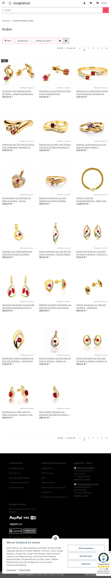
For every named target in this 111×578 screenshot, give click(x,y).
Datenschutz (24, 570)
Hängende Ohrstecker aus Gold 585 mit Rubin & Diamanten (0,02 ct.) (18, 306)
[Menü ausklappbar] (3, 1)
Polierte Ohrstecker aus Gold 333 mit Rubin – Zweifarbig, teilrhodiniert (91, 306)
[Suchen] (106, 10)
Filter (9, 40)
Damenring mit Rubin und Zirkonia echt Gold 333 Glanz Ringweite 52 (55, 146)
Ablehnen (86, 564)
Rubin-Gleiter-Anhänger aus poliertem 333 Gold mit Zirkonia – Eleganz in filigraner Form (54, 413)
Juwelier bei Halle (82, 479)
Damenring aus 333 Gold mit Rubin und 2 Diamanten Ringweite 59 (18, 146)
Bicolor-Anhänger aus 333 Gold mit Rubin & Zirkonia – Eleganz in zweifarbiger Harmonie (55, 360)
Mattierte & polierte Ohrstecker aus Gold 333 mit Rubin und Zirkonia (55, 306)
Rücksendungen (16, 487)
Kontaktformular (16, 468)
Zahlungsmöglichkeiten (19, 478)
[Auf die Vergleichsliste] (23, 62)
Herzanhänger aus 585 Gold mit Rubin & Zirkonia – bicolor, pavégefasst (16, 199)
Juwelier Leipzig (81, 495)
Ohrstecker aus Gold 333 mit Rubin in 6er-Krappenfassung (55, 92)
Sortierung (22, 40)
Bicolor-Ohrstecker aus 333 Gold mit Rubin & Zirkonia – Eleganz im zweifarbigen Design (91, 253)
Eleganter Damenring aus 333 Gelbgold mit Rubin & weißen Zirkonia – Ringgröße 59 (52, 199)
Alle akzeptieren (86, 548)
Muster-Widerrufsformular (53, 487)
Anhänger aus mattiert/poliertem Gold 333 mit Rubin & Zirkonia (17, 253)
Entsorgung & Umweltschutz (54, 497)
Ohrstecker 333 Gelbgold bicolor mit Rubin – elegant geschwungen (17, 92)
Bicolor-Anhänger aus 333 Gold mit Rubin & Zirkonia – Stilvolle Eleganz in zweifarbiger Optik (55, 253)
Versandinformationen (19, 482)
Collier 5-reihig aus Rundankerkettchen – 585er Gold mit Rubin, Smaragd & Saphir (91, 199)
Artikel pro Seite (43, 40)
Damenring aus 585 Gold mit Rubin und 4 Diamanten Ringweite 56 (92, 92)
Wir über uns (15, 473)
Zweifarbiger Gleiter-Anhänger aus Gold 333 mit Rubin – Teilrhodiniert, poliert (18, 360)
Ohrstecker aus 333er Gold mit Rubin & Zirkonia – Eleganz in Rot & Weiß (18, 413)
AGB (43, 478)
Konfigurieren (86, 556)
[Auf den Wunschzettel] (30, 62)
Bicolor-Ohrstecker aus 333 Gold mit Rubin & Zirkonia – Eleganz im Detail (91, 360)
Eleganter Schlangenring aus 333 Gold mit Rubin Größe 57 (91, 146)
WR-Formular (47, 473)
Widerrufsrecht (48, 482)
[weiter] (106, 48)
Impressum (11, 570)
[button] (84, 3)
